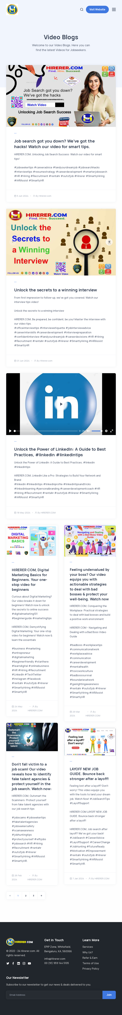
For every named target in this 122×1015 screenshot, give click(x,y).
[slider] (46, 430)
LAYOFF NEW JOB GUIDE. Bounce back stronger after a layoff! (89, 774)
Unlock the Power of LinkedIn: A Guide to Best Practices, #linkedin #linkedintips (60, 452)
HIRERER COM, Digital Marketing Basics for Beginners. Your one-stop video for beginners (30, 580)
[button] (109, 242)
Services (87, 947)
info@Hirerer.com (54, 958)
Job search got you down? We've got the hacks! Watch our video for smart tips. (54, 143)
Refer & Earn (89, 958)
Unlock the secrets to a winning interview (55, 290)
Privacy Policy (90, 968)
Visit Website (97, 9)
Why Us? (87, 952)
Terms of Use (90, 963)
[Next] (41, 896)
